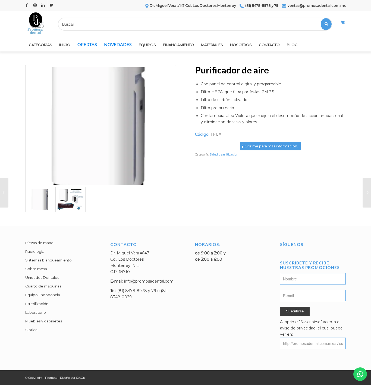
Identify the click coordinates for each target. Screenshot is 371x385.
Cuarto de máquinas (43, 286)
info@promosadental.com (149, 281)
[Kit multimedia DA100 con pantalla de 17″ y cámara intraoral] (367, 193)
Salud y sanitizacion (224, 154)
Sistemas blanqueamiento (48, 260)
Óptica (31, 330)
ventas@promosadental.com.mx (316, 5)
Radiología (34, 251)
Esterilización (36, 304)
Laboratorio (35, 312)
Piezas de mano (39, 243)
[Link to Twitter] (51, 5)
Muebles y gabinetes (43, 321)
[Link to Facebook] (27, 5)
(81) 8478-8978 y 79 (261, 5)
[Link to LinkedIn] (43, 5)
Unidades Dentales (42, 277)
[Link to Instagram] (35, 5)
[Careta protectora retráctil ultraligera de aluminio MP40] (4, 193)
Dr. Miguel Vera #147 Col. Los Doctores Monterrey (193, 5)
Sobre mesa (36, 269)
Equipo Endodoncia (42, 295)
